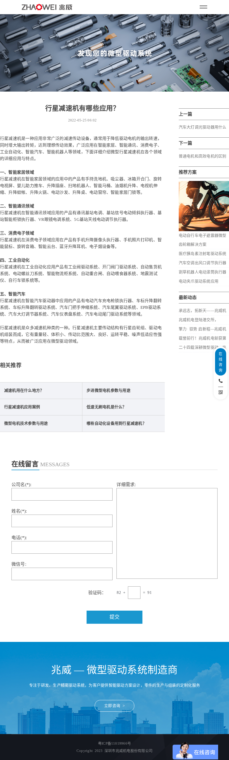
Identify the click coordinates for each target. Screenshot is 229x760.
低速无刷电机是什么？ (106, 407)
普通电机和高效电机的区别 (202, 156)
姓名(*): (19, 511)
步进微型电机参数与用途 (108, 390)
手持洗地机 (95, 179)
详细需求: (126, 484)
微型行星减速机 (125, 152)
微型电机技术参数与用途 (26, 423)
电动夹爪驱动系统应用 (198, 281)
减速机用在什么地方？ (24, 390)
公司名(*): (21, 484)
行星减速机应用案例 (22, 407)
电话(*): (19, 537)
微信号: (18, 564)
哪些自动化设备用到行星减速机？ (116, 423)
